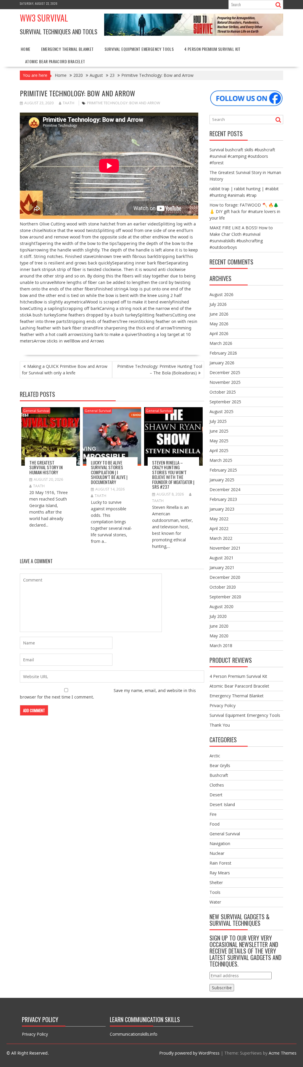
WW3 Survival (44, 18)
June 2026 (218, 314)
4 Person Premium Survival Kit (212, 49)
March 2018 (220, 645)
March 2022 (220, 538)
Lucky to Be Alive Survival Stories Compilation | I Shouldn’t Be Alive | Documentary (109, 472)
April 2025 (218, 450)
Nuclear (216, 853)
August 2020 (221, 606)
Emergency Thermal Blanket (67, 49)
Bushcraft (218, 775)
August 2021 (221, 558)
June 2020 (218, 626)
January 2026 (221, 363)
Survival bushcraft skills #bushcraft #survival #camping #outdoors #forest (242, 156)
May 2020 (218, 636)
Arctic (214, 756)
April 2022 (218, 528)
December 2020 (224, 577)
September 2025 (225, 402)
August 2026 (221, 294)
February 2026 (223, 353)
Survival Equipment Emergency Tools (139, 49)
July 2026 (218, 304)
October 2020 (222, 587)
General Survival (36, 410)
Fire (213, 814)
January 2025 (221, 480)
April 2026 (218, 333)
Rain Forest (220, 863)
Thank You (219, 725)
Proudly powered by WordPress (189, 1053)
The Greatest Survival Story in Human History (46, 467)
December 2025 (224, 372)
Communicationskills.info (133, 1034)
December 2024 (224, 489)
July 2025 (218, 421)
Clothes (216, 785)
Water (215, 902)
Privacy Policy (222, 705)
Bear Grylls (219, 765)
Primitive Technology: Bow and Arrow (123, 102)
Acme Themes (282, 1053)
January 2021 (221, 567)
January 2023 (221, 509)
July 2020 (218, 616)
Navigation (219, 843)
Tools (214, 892)
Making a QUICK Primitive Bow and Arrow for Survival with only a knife (64, 369)
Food (214, 824)
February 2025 (223, 470)
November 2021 (225, 548)
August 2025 (221, 411)
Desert (216, 795)
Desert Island (222, 804)
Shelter (216, 882)
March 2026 (220, 343)
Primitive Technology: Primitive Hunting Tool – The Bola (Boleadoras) (159, 369)
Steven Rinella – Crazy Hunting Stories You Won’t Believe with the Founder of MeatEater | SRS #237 (173, 474)
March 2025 (220, 460)
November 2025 (225, 382)
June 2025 (218, 431)
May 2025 (218, 441)
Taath (68, 102)
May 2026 (218, 324)
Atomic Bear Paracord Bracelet (55, 61)
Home (25, 49)
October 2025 (222, 392)
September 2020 (225, 597)
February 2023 (223, 499)
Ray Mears (219, 873)
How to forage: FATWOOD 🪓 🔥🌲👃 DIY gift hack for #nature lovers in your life (244, 211)
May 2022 (218, 519)
